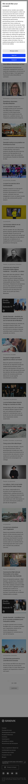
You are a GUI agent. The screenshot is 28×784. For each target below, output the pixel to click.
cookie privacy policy (8, 42)
